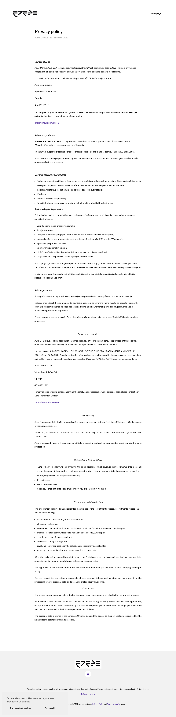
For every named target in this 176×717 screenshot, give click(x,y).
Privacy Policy (97, 704)
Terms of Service (113, 704)
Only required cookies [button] (20, 708)
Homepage (155, 13)
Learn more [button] (24, 702)
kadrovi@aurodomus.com (47, 122)
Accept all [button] (50, 708)
